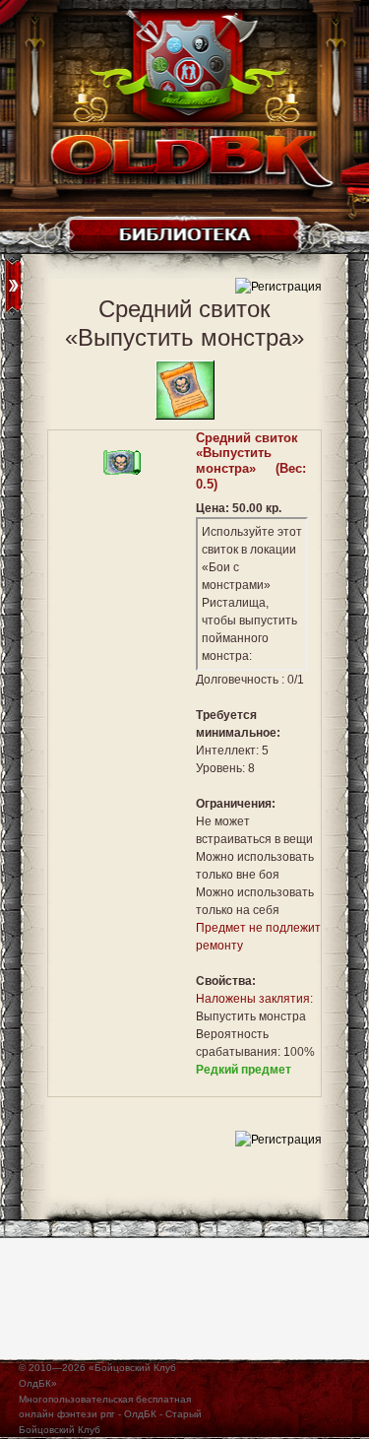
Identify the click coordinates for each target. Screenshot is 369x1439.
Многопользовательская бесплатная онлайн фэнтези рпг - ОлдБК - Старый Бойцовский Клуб (110, 1414)
